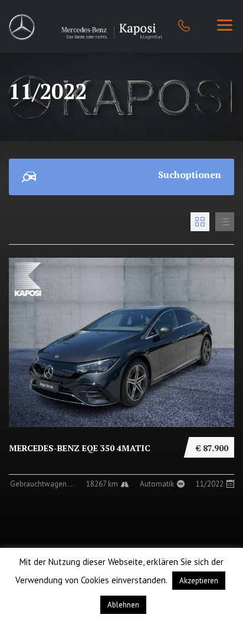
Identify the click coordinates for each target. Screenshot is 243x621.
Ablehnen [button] (123, 605)
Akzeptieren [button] (198, 581)
